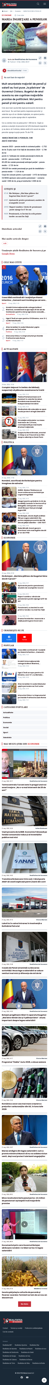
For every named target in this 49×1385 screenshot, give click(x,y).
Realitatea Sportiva (21, 1345)
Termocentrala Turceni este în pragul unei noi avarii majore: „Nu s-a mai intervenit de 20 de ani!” (24, 787)
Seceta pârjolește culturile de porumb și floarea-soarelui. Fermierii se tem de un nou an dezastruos (24, 1295)
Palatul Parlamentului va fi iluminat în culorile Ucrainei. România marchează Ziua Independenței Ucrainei (30, 400)
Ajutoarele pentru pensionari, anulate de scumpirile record (27, 201)
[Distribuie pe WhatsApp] (40, 63)
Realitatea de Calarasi (10, 1359)
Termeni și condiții (16, 1328)
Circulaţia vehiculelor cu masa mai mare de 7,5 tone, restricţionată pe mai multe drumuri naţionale (31, 423)
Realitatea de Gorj (24, 1356)
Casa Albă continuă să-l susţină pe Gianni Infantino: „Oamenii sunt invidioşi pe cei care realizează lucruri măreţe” (23, 300)
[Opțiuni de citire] (44, 1380)
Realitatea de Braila (38, 1363)
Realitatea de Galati (27, 1352)
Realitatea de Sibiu (24, 1363)
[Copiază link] (40, 58)
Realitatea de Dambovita (10, 1352)
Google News (8, 253)
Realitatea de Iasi (40, 1349)
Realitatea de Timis (9, 1363)
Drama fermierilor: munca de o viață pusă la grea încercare (31, 619)
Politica (9, 332)
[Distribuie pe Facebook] (45, 58)
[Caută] (38, 4)
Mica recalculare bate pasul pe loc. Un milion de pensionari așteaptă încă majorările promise (23, 1201)
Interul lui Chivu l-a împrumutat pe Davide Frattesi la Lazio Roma (24, 337)
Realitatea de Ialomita (10, 1349)
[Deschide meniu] (44, 4)
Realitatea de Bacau (25, 1359)
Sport (4, 303)
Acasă (6, 11)
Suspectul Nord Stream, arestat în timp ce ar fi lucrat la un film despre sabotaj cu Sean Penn (32, 434)
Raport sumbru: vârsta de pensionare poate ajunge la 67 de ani (25, 208)
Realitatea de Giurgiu (9, 1356)
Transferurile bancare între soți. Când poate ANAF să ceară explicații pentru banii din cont (24, 880)
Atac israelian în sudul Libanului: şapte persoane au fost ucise (22, 328)
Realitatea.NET (7, 1345)
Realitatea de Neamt (25, 1349)
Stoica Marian (41, 920)
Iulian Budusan (41, 828)
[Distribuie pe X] (45, 63)
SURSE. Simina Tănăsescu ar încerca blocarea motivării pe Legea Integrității (31, 492)
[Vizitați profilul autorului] (4, 60)
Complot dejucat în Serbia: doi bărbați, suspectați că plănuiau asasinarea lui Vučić (23, 388)
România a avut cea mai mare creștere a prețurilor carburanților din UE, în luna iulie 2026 (22, 1106)
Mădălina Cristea (40, 1289)
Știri (11, 11)
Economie (18, 11)
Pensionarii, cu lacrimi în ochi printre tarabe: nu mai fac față (25, 215)
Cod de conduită (8, 1332)
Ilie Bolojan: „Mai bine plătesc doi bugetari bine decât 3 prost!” (23, 194)
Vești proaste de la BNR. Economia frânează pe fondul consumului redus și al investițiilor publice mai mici (24, 835)
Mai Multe (24, 1304)
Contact (5, 1328)
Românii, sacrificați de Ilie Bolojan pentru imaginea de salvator (22, 482)
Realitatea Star (34, 1345)
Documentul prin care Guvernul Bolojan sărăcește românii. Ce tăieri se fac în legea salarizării (22, 1248)
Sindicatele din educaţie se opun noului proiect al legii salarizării (32, 410)
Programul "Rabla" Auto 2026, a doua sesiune (24, 1062)
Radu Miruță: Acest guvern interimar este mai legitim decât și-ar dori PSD (32, 530)
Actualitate (10, 314)
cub (4, 243)
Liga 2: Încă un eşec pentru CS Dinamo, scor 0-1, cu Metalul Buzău (31, 674)
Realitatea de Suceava (26, 59)
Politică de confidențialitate (34, 1328)
